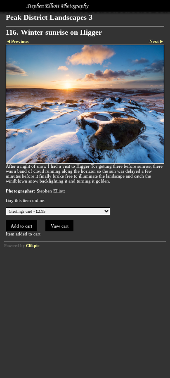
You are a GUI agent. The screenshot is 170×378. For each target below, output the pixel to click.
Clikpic (32, 245)
